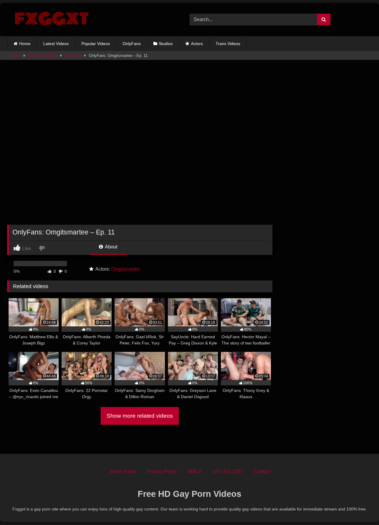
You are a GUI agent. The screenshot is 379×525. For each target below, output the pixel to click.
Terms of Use (122, 471)
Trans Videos (228, 43)
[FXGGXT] (51, 19)
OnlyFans (132, 43)
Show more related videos (140, 416)
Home (24, 43)
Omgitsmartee (125, 269)
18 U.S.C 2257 (227, 471)
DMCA (194, 471)
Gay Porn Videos (42, 55)
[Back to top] (360, 507)
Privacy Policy (162, 471)
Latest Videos (56, 43)
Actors (197, 43)
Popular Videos (95, 43)
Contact (262, 471)
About (110, 246)
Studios (166, 43)
